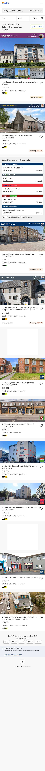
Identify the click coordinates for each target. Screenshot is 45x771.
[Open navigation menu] (41, 3)
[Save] (42, 18)
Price (3, 18)
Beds (19, 18)
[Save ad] (41, 83)
